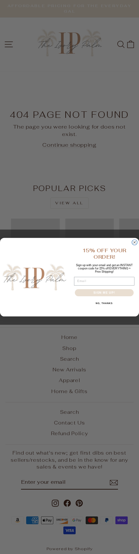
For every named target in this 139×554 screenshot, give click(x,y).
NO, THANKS (104, 303)
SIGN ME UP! (104, 292)
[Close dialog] (134, 242)
